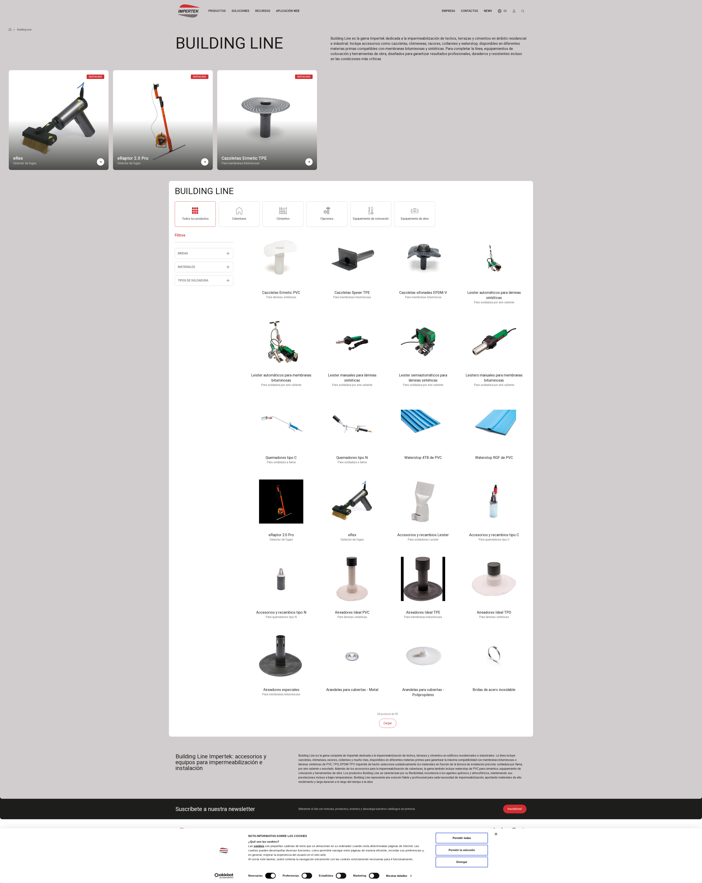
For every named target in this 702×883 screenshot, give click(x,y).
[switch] (307, 876)
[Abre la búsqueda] (522, 11)
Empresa (448, 11)
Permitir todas (462, 838)
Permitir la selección (462, 850)
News (488, 11)
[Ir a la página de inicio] (189, 11)
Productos (217, 11)
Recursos (262, 11)
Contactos (469, 11)
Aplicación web (287, 11)
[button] (100, 162)
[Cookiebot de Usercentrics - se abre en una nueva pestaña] (224, 876)
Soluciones (240, 11)
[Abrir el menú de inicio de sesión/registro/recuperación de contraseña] (514, 11)
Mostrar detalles (396, 875)
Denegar (461, 861)
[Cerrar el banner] (496, 834)
